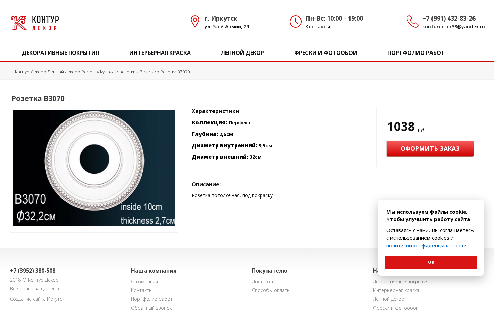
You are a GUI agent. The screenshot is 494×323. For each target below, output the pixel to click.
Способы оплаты (271, 290)
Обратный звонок (151, 307)
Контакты (317, 26)
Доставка (262, 281)
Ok (431, 262)
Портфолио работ (416, 53)
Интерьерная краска (160, 53)
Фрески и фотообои (325, 53)
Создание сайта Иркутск (37, 299)
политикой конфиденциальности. (427, 245)
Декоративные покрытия (60, 53)
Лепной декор (242, 53)
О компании (144, 281)
